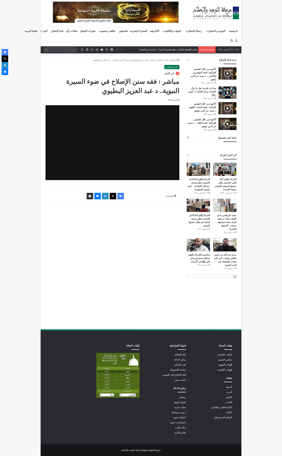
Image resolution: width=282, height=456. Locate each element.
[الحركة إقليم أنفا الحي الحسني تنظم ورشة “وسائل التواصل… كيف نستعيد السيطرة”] (198, 169)
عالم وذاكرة (180, 432)
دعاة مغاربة (180, 427)
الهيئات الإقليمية (224, 370)
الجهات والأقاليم (173, 31)
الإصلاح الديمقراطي (223, 417)
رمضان (182, 397)
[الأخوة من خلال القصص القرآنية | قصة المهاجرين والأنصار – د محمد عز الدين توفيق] (227, 73)
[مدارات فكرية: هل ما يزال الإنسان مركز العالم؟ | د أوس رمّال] (227, 92)
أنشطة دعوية (179, 417)
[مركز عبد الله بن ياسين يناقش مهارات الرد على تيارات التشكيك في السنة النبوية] (224, 244)
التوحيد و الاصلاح (216, 31)
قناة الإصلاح (57, 31)
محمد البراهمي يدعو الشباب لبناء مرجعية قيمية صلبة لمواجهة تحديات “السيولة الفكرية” (226, 222)
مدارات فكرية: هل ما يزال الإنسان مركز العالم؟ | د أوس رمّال (202, 91)
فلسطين (123, 31)
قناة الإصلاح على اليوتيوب (174, 375)
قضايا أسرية (31, 31)
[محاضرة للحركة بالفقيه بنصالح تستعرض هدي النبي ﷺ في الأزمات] (198, 244)
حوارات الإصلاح (88, 31)
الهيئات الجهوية (225, 364)
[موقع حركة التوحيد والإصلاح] (216, 13)
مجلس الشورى (225, 359)
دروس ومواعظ (179, 412)
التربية (229, 392)
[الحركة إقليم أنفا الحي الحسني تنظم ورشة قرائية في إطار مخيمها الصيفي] (198, 205)
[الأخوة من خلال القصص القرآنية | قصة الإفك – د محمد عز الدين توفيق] (227, 124)
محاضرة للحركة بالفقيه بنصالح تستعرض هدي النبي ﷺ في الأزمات (199, 258)
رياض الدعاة (180, 359)
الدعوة (229, 387)
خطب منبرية (180, 407)
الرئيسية (233, 31)
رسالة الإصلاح (195, 31)
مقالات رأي (72, 31)
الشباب (229, 402)
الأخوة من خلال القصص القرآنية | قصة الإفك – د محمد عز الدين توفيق (202, 123)
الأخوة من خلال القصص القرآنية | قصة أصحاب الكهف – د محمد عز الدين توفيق (201, 107)
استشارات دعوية (178, 422)
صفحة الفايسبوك (178, 370)
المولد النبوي (180, 402)
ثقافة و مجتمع (108, 31)
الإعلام (229, 412)
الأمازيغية (154, 31)
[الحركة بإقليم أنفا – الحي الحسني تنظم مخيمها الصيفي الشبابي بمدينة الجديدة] (224, 169)
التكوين (228, 397)
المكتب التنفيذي (224, 354)
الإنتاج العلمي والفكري (221, 407)
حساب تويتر (180, 380)
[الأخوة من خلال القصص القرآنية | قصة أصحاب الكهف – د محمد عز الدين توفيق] (227, 108)
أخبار (45, 31)
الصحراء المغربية (138, 31)
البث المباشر (162, 60)
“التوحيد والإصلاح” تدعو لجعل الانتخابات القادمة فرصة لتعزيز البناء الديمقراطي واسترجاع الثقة (158, 49)
